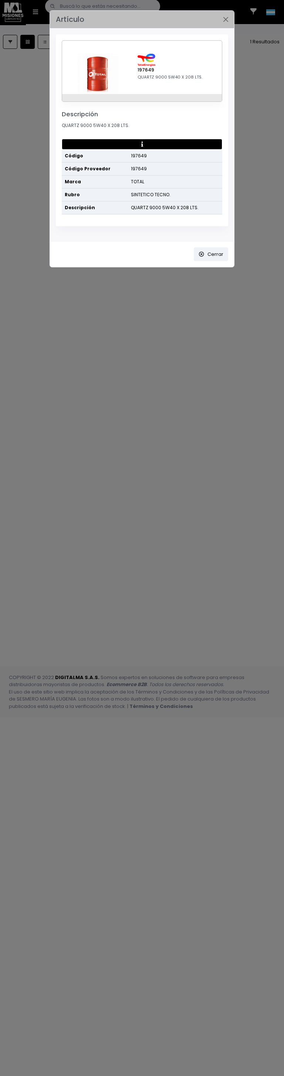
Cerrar (215, 254)
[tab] (142, 144)
